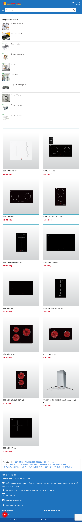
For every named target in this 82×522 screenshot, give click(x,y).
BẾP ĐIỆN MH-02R (49, 354)
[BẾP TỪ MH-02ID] (61, 150)
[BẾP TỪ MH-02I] (21, 196)
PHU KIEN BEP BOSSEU (33, 462)
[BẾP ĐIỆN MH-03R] (21, 334)
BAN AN (24, 467)
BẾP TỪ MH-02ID (49, 171)
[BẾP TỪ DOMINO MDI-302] (21, 242)
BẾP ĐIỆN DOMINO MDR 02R (13, 400)
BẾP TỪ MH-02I (8, 217)
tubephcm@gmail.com (14, 500)
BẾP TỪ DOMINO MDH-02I (52, 217)
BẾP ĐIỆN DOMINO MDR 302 (53, 308)
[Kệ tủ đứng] (6, 77)
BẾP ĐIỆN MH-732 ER (50, 262)
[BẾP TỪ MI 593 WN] (21, 150)
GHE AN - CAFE (49, 462)
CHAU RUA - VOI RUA (11, 467)
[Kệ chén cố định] (6, 118)
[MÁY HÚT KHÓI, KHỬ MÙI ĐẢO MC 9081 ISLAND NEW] (61, 380)
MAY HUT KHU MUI (36, 467)
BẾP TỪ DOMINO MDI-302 (12, 262)
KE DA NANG (67, 467)
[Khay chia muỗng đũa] (6, 87)
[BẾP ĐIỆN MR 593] (21, 428)
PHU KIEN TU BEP (59, 464)
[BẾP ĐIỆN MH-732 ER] (61, 242)
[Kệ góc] (6, 67)
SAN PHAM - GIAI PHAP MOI (40, 464)
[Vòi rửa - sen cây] (6, 26)
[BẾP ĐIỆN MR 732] (21, 288)
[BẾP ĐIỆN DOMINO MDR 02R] (21, 380)
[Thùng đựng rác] (6, 108)
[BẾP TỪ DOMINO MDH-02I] (61, 196)
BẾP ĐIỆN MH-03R (10, 354)
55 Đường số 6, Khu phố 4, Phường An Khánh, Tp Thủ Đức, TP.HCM (30, 490)
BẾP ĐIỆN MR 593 (9, 448)
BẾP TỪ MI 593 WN (10, 171)
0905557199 (76, 2)
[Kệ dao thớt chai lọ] (6, 57)
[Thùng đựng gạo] (6, 98)
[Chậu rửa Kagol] (6, 36)
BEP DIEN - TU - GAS (52, 467)
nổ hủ (53, 515)
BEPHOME (19, 462)
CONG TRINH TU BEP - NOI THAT (16, 464)
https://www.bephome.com (15, 505)
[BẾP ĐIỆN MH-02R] (61, 334)
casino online (45, 515)
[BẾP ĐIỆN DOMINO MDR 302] (61, 288)
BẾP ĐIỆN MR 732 (9, 308)
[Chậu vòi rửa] (6, 47)
